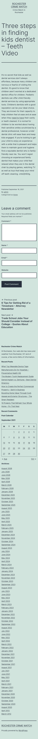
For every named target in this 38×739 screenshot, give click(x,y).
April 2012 (5, 711)
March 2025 (6, 525)
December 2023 (8, 575)
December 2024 (8, 535)
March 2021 (6, 684)
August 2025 (6, 508)
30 (19, 454)
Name (4, 245)
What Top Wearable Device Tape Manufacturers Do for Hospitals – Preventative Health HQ (15, 369)
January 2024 (7, 571)
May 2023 (5, 598)
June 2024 (5, 555)
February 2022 (7, 648)
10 (24, 437)
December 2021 (7, 654)
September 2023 (8, 585)
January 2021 (7, 691)
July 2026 (5, 472)
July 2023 (5, 591)
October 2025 (7, 502)
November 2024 (8, 538)
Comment (6, 221)
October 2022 (7, 621)
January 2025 (7, 531)
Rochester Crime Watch (16, 725)
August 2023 (6, 588)
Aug (5, 459)
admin (6, 192)
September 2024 (8, 545)
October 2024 (7, 541)
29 (14, 454)
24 (24, 448)
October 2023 (7, 581)
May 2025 (5, 518)
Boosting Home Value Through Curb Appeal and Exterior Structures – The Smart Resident (16, 396)
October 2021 (7, 661)
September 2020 (8, 704)
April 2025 (5, 522)
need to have (18, 118)
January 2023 (7, 611)
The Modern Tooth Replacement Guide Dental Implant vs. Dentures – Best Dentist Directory (18, 379)
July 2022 (5, 631)
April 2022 (5, 641)
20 (4, 448)
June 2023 (5, 595)
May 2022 (5, 638)
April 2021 (5, 681)
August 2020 (6, 707)
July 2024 (5, 551)
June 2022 (5, 634)
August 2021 (6, 667)
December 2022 (8, 614)
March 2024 (6, 565)
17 (24, 443)
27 (4, 454)
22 (14, 448)
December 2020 (8, 694)
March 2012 (6, 714)
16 (19, 443)
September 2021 (8, 664)
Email (4, 258)
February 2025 (7, 528)
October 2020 (7, 701)
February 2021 (7, 687)
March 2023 (6, 604)
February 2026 (7, 488)
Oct (32, 459)
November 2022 (8, 618)
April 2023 (5, 601)
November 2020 (8, 697)
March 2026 (6, 485)
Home (15, 195)
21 (9, 448)
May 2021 (5, 677)
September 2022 (8, 624)
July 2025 (5, 512)
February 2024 (7, 568)
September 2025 (8, 505)
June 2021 (5, 674)
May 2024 (5, 558)
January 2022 (7, 651)
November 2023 (8, 578)
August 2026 (6, 468)
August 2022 (6, 628)
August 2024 (6, 548)
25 (29, 448)
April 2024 (5, 561)
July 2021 (5, 671)
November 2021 (8, 658)
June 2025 (5, 515)
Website (4, 270)
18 (29, 443)
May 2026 (5, 478)
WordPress (23, 730)
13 (4, 443)
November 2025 (8, 498)
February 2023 (7, 608)
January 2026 (7, 492)
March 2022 (6, 644)
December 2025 (8, 495)
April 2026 (5, 482)
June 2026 (5, 475)
